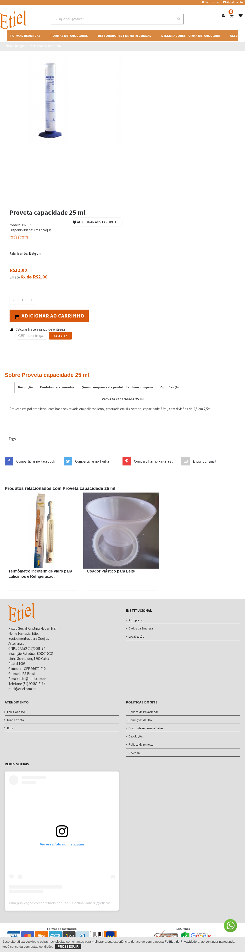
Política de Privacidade (181, 941)
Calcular (60, 335)
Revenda (134, 753)
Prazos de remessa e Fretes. (146, 728)
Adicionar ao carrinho (53, 315)
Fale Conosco (16, 712)
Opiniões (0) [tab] (169, 387)
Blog (10, 728)
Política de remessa (141, 744)
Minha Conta (15, 720)
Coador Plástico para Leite (111, 571)
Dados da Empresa (140, 628)
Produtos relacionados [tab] (57, 387)
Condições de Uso (140, 720)
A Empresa (135, 620)
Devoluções (136, 736)
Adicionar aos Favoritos (97, 222)
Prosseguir (68, 946)
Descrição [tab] (25, 387)
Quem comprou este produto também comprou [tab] (117, 387)
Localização (136, 637)
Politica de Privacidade (143, 712)
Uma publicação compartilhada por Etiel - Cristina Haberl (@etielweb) (61, 903)
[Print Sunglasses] (43, 531)
